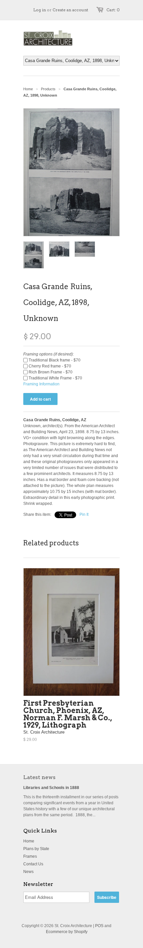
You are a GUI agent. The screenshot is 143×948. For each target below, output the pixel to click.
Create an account (70, 9)
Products (48, 89)
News (28, 871)
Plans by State (36, 848)
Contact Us (33, 864)
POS (99, 925)
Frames (30, 856)
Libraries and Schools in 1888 (51, 787)
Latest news (39, 777)
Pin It (83, 514)
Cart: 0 (113, 9)
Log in (39, 9)
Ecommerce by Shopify (66, 931)
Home (28, 841)
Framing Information (41, 384)
